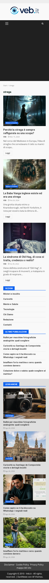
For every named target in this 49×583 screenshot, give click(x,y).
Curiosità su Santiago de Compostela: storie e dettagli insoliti (24, 446)
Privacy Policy (37, 564)
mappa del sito (24, 567)
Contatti (7, 325)
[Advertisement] (24, 55)
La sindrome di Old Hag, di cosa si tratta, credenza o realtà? (24, 238)
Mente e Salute (11, 250)
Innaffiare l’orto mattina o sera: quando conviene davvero (24, 532)
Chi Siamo (8, 314)
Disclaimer (9, 564)
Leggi (7, 153)
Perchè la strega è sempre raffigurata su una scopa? (24, 111)
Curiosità (7, 299)
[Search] (42, 23)
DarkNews (23, 576)
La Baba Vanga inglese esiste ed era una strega (24, 174)
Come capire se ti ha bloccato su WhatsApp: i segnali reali (24, 489)
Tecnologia (8, 309)
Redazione (8, 319)
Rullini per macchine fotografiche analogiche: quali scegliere (24, 403)
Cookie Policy (22, 564)
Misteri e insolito (11, 123)
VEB (4, 137)
